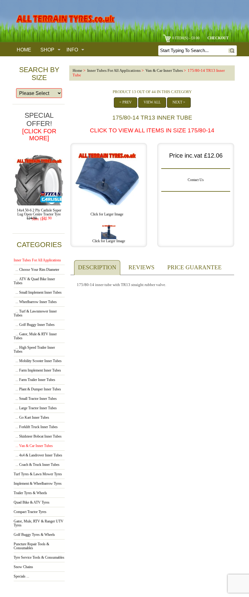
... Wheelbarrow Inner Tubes (35, 302)
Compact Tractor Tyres (30, 512)
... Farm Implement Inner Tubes (37, 370)
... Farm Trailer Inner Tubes (34, 380)
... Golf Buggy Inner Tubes (34, 325)
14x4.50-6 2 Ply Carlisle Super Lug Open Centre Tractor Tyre (39, 212)
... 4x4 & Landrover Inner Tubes (38, 455)
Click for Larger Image (108, 241)
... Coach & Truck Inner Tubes (37, 465)
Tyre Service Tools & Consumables (39, 558)
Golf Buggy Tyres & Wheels (34, 535)
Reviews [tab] (141, 267)
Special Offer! (39, 126)
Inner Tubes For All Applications (114, 70)
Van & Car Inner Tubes (164, 70)
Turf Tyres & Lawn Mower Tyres (38, 474)
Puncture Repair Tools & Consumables (31, 546)
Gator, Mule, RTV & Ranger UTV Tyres (38, 523)
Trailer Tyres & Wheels (30, 493)
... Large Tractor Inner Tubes (35, 408)
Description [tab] (97, 267)
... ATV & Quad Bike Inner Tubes (34, 281)
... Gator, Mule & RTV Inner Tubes (35, 336)
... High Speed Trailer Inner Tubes (34, 350)
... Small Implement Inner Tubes (38, 293)
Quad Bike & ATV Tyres (31, 502)
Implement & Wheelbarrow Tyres (38, 484)
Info (72, 49)
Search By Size (39, 74)
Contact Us (196, 180)
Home (24, 49)
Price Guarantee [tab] (194, 267)
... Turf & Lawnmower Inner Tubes (35, 313)
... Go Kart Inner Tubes (31, 418)
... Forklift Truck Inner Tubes (36, 427)
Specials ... (21, 576)
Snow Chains (23, 567)
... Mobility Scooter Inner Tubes (38, 361)
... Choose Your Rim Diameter (36, 270)
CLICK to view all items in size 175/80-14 (152, 130)
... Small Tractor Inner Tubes (35, 399)
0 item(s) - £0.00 (186, 38)
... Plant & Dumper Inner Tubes (37, 389)
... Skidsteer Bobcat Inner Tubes (38, 436)
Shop (47, 49)
